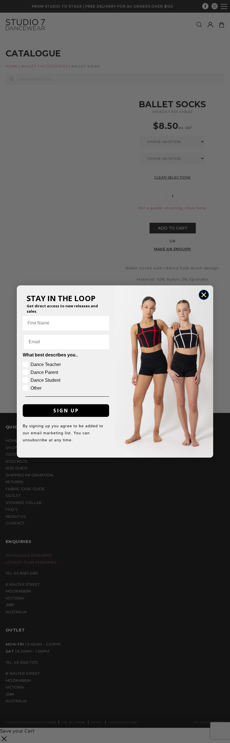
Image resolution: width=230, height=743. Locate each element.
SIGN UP (66, 410)
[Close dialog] (204, 295)
